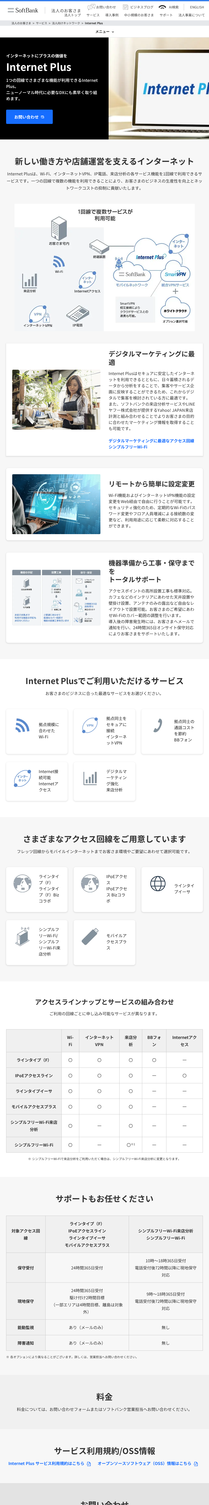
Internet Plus (94, 23)
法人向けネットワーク (66, 23)
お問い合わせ (26, 117)
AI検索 (174, 7)
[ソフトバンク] (23, 10)
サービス (41, 23)
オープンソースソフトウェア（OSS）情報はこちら (144, 1463)
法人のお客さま (66, 10)
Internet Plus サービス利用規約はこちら (46, 1463)
